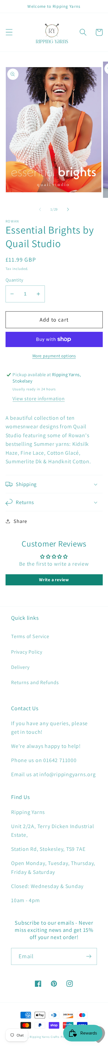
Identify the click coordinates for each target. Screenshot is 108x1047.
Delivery (20, 667)
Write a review (54, 580)
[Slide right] (68, 209)
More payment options (54, 355)
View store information (38, 398)
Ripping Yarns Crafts (45, 1037)
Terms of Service (30, 636)
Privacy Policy (26, 651)
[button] (9, 32)
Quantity (15, 280)
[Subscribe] (89, 956)
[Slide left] (40, 209)
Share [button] (20, 521)
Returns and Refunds (35, 682)
